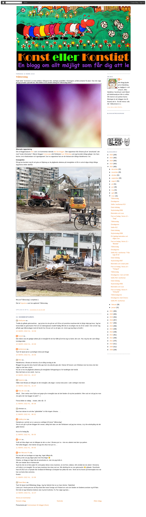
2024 (111, 161)
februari (114, 304)
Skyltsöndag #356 (117, 284)
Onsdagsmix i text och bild (120, 275)
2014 (111, 332)
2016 (111, 326)
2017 (111, 323)
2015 (111, 329)
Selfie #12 (114, 227)
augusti (114, 181)
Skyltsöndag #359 (117, 210)
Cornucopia (47, 154)
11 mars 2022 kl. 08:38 (26, 404)
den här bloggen (59, 152)
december (114, 169)
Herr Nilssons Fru (24, 452)
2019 (111, 317)
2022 (111, 166)
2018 (111, 320)
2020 (111, 314)
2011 (111, 341)
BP (121, 79)
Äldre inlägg (98, 501)
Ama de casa (22, 391)
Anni (32, 152)
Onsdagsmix (115, 201)
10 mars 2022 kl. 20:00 (26, 344)
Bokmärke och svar (117, 213)
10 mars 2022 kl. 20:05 (26, 355)
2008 (111, 350)
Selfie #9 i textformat (118, 301)
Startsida (60, 501)
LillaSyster (21, 320)
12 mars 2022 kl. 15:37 (26, 493)
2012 (111, 338)
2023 (111, 163)
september (115, 178)
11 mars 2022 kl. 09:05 (26, 448)
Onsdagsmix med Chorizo (119, 298)
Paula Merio (22, 482)
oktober (114, 175)
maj (112, 190)
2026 (111, 155)
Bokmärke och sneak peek (120, 264)
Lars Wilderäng (66, 154)
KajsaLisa (23, 303)
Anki (19, 439)
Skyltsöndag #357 (117, 261)
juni (112, 187)
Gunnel (20, 336)
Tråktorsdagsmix (116, 295)
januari (113, 307)
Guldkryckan (22, 419)
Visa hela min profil (114, 107)
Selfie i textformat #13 (118, 204)
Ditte (19, 360)
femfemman (22, 349)
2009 (111, 347)
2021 (111, 311)
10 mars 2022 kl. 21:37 (26, 386)
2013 (111, 335)
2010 (111, 344)
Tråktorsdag (22, 77)
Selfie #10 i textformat (118, 278)
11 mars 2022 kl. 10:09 (26, 477)
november (114, 172)
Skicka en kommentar (23, 498)
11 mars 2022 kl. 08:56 (26, 434)
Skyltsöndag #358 (117, 233)
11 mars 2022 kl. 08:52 (26, 414)
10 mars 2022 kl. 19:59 (26, 331)
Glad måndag (115, 207)
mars (113, 196)
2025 (111, 158)
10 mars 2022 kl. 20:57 (26, 375)
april (113, 193)
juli (112, 184)
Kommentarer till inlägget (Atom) (38, 505)
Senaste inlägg (21, 501)
